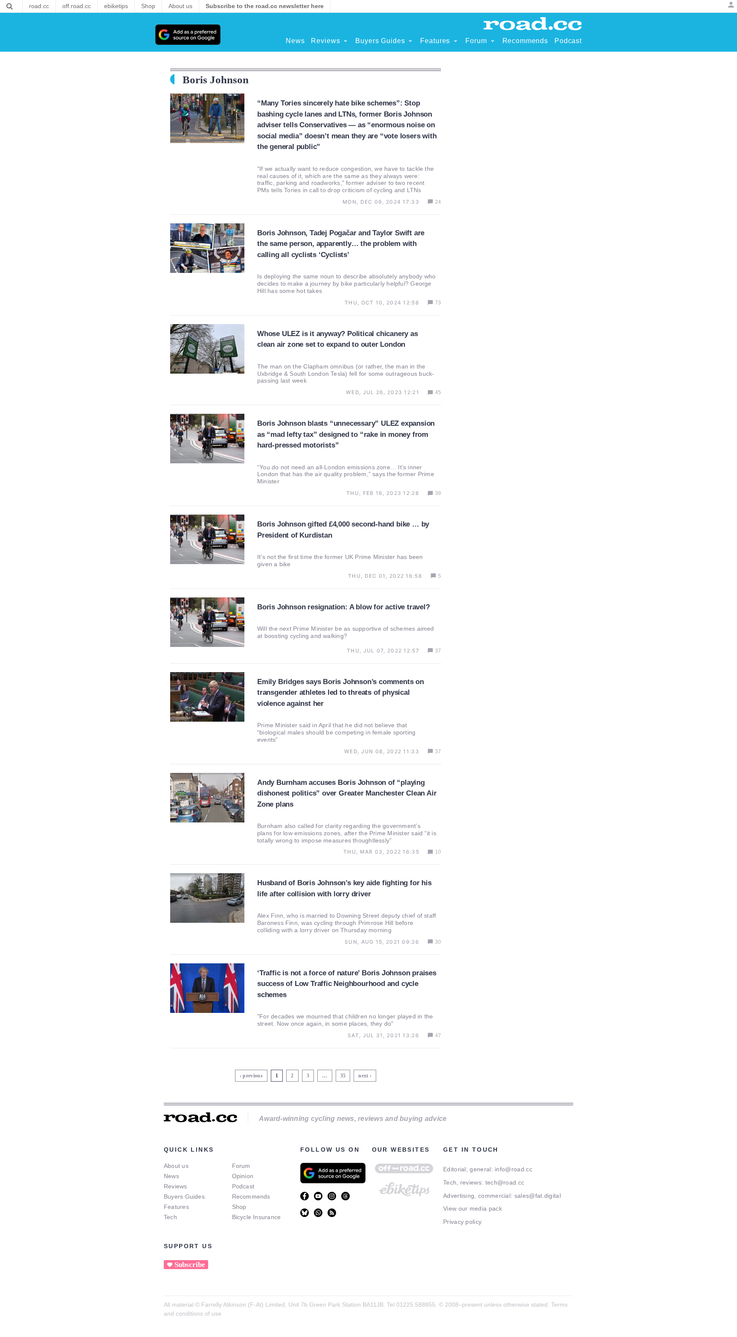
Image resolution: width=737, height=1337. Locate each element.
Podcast (243, 1186)
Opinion (243, 1176)
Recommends (251, 1196)
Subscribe (189, 1265)
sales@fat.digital (537, 1195)
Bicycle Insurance (256, 1217)
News (171, 1176)
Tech (170, 1217)
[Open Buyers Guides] (410, 41)
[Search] (9, 6)
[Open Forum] (492, 41)
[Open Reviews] (345, 41)
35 (344, 1074)
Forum (241, 1165)
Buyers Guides (184, 1196)
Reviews (175, 1186)
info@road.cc (513, 1169)
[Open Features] (455, 41)
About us (176, 1165)
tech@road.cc (505, 1182)
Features (176, 1206)
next (363, 1076)
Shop (239, 1206)
